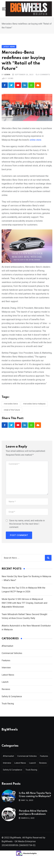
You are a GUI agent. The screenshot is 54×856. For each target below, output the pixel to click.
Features (6, 660)
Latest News (8, 675)
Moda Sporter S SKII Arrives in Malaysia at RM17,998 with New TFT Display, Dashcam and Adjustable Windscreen (24, 603)
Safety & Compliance (12, 696)
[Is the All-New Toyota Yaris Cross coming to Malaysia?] (9, 796)
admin (7, 75)
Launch (5, 682)
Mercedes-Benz (11, 404)
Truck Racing (8, 703)
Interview (6, 667)
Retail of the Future (12, 410)
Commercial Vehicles (12, 653)
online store (35, 140)
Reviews (6, 689)
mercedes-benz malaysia (34, 404)
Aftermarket (7, 646)
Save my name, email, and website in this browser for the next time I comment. (27, 523)
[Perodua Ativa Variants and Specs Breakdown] (9, 814)
